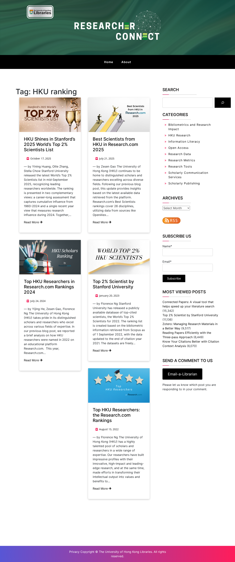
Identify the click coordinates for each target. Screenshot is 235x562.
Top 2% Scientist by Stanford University (113, 284)
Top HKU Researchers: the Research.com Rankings (116, 415)
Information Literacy (184, 141)
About (126, 62)
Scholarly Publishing (184, 183)
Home (108, 62)
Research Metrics (181, 160)
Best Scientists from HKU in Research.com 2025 (115, 144)
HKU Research (179, 135)
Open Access (178, 148)
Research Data (179, 154)
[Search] (223, 103)
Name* (167, 246)
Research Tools (180, 166)
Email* (166, 261)
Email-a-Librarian (182, 374)
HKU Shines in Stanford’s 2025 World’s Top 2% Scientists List (49, 144)
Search (170, 89)
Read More (32, 222)
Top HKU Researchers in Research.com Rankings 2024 (49, 287)
